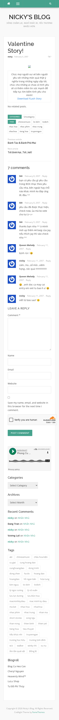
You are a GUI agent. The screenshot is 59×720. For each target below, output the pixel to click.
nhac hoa (13, 126)
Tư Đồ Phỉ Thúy (16, 686)
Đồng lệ (33, 651)
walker (20, 645)
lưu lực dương (16, 595)
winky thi (32, 645)
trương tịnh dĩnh (37, 640)
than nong (15, 623)
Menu (16, 3)
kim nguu (14, 584)
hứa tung (44, 579)
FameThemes (38, 712)
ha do (27, 573)
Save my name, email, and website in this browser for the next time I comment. (28, 406)
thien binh (29, 623)
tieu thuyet (28, 628)
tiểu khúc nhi (16, 634)
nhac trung (37, 126)
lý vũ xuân (32, 590)
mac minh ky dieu (38, 601)
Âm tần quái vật (17, 651)
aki (11, 556)
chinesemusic (24, 121)
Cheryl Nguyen (16, 671)
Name (11, 355)
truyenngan (36, 131)
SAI (20, 176)
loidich (45, 121)
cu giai (13, 562)
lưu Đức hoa (33, 595)
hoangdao (15, 579)
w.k (11, 645)
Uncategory (29, 116)
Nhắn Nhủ (23, 517)
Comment (14, 315)
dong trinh (34, 568)
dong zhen (15, 573)
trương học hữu (17, 640)
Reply (44, 176)
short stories (16, 617)
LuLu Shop (13, 681)
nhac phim (25, 126)
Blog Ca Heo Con (17, 666)
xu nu (43, 645)
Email (11, 369)
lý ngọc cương (16, 590)
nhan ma (43, 612)
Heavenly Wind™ (17, 676)
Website (12, 383)
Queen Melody (27, 245)
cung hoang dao (28, 562)
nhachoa (13, 131)
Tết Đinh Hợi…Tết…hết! (20, 152)
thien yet (42, 623)
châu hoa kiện (41, 556)
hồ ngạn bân (30, 579)
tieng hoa (24, 131)
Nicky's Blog (29, 17)
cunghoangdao (17, 568)
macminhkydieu (17, 601)
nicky (10, 56)
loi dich (36, 121)
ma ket (13, 606)
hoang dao (39, 573)
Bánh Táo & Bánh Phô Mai (22, 143)
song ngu (30, 617)
